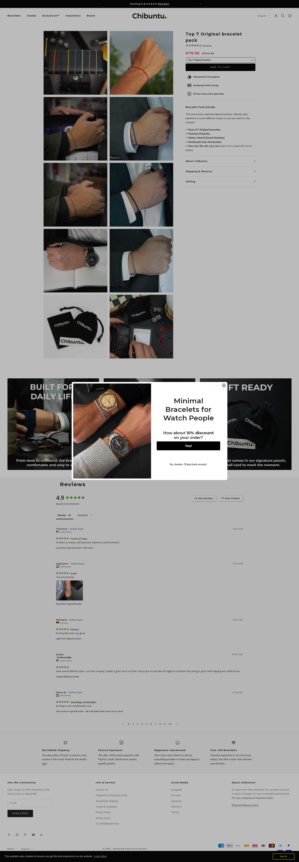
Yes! (188, 446)
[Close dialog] (224, 385)
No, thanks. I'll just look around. (188, 464)
